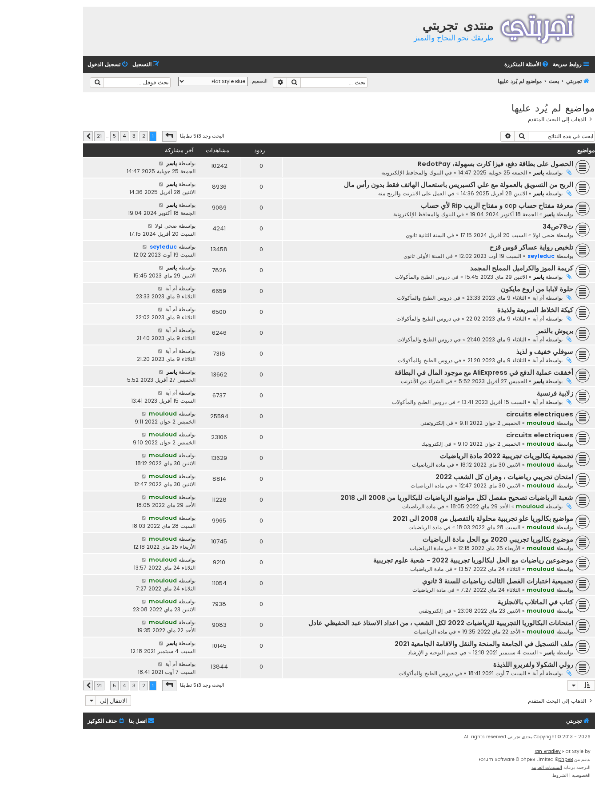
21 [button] (99, 135)
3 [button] (134, 135)
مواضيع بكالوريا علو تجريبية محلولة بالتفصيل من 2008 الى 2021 (483, 518)
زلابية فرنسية (555, 393)
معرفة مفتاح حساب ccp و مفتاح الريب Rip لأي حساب (497, 205)
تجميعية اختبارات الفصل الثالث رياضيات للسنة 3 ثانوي (497, 581)
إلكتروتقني (432, 423)
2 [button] (143, 135)
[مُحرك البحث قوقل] (97, 82)
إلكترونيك (432, 444)
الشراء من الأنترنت (422, 381)
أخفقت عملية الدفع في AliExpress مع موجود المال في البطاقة (484, 372)
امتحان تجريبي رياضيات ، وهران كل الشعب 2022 (504, 476)
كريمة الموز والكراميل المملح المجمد (521, 268)
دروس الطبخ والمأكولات (422, 277)
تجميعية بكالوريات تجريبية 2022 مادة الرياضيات (506, 456)
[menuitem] (527, 65)
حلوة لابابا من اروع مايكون (537, 289)
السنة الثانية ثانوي (425, 235)
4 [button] (124, 135)
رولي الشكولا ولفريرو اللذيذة (533, 664)
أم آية (538, 297)
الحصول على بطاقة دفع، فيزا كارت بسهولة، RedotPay (495, 163)
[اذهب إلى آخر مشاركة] (161, 163)
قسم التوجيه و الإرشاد (433, 652)
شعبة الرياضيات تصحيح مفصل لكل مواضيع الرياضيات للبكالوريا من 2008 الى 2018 (456, 497)
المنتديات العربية (546, 767)
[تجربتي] (543, 27)
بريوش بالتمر (555, 330)
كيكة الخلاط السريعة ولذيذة (535, 309)
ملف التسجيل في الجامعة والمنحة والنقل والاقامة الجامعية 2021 (484, 643)
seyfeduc (541, 256)
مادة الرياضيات (428, 464)
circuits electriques (539, 414)
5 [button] (114, 135)
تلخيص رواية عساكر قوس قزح (531, 247)
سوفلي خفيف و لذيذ (544, 351)
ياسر (538, 172)
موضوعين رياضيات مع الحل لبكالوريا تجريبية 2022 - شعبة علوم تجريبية (473, 560)
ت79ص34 (558, 226)
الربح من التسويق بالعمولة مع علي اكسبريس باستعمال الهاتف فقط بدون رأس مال (458, 184)
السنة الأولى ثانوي (423, 256)
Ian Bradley (548, 751)
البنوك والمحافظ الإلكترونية (412, 172)
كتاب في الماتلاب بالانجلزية (535, 602)
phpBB (565, 759)
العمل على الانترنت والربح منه (412, 193)
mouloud (541, 423)
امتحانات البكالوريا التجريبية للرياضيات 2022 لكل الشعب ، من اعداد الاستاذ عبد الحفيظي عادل (440, 622)
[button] (169, 136)
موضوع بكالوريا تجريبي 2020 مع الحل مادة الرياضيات (498, 539)
